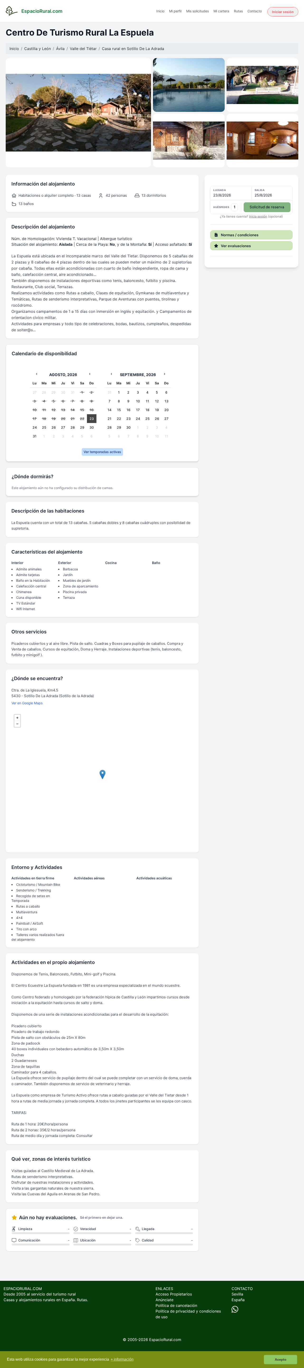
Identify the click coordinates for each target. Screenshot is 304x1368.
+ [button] (17, 718)
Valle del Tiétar (83, 48)
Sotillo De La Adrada (145, 48)
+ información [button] (122, 1359)
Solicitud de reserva (267, 207)
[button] (251, 200)
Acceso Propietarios (174, 1294)
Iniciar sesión (283, 12)
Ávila (60, 48)
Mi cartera (221, 11)
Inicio (160, 11)
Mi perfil (175, 11)
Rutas (238, 11)
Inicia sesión (258, 216)
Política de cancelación (176, 1305)
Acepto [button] (280, 1359)
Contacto (254, 11)
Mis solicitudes (197, 11)
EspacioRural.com (165, 1339)
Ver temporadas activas (102, 452)
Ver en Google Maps (27, 703)
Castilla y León (37, 48)
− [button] (17, 724)
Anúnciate (164, 1299)
